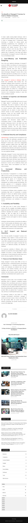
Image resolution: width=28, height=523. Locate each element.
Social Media (15, 469)
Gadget (15, 463)
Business (15, 454)
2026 (3, 484)
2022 (3, 504)
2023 (3, 502)
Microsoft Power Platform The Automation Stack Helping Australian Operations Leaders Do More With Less (19, 374)
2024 (3, 500)
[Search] (26, 6)
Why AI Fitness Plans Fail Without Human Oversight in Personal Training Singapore (17, 410)
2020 (3, 508)
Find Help (14, 1)
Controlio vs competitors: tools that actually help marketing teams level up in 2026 (18, 383)
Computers (15, 457)
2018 (3, 510)
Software (15, 472)
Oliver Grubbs (7, 17)
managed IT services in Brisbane (12, 80)
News (15, 466)
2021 (3, 506)
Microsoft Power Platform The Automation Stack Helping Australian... (14, 357)
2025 (3, 498)
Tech (15, 475)
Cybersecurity (4, 137)
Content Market (15, 460)
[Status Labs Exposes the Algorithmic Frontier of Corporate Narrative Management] (5, 403)
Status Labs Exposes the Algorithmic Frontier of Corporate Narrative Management (19, 402)
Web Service (15, 478)
